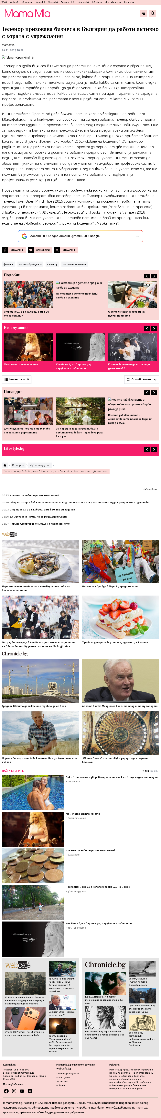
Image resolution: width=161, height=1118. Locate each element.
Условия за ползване (67, 1073)
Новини (60, 1085)
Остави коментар (144, 379)
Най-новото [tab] (150, 489)
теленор (52, 264)
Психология (73, 854)
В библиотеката (76, 818)
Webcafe (14, 2)
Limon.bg (129, 2)
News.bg (40, 2)
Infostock (97, 2)
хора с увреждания (30, 264)
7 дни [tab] (146, 771)
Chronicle (27, 2)
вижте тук (139, 1085)
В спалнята (73, 781)
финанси (9, 264)
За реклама (62, 1081)
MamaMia (8, 45)
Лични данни (63, 1077)
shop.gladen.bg (113, 2)
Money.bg (53, 2)
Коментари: (19, 379)
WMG (4, 2)
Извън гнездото (76, 891)
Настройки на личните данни (126, 1088)
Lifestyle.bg (83, 2)
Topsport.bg (67, 2)
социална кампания (74, 264)
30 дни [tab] (154, 771)
